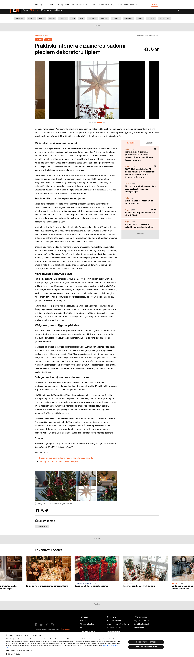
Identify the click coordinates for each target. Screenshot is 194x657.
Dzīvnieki (116, 19)
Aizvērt (154, 4)
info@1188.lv (65, 629)
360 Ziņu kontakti (141, 624)
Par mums (84, 617)
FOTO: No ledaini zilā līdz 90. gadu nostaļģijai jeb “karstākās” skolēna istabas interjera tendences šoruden (140, 173)
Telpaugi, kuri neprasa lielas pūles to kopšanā (59, 461)
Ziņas (25, 10)
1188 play (34, 10)
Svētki (48, 40)
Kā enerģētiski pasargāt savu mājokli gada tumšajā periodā (66, 458)
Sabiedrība (128, 19)
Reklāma (83, 620)
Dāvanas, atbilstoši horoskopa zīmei (43, 586)
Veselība (63, 19)
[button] (90, 122)
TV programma (140, 617)
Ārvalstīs (104, 19)
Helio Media (139, 628)
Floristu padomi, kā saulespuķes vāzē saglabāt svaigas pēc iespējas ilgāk (140, 189)
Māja (82, 19)
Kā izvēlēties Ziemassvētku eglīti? (91, 586)
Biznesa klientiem (87, 624)
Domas (52, 19)
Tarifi (82, 628)
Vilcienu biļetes (113, 631)
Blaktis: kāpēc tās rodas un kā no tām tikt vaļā (139, 202)
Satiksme (58, 10)
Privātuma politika (87, 631)
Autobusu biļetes (114, 628)
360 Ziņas (19, 19)
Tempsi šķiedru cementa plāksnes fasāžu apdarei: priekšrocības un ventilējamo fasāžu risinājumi (139, 156)
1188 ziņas (38, 35)
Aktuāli (139, 19)
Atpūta (41, 19)
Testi (73, 19)
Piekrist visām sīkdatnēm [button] (146, 642)
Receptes (92, 19)
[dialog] (97, 644)
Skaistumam (164, 19)
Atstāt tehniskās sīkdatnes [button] (146, 647)
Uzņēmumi (46, 10)
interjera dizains (42, 526)
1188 (39, 617)
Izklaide (31, 19)
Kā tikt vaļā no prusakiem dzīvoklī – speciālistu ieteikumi (139, 225)
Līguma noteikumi (141, 620)
